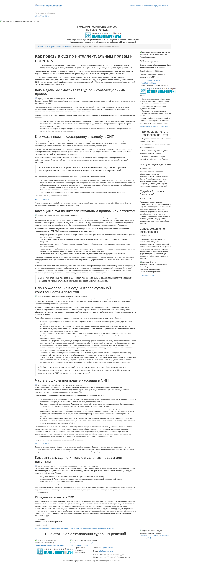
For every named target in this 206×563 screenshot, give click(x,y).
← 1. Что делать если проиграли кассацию (52, 528)
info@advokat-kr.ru (149, 83)
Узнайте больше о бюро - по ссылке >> (155, 126)
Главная (40, 46)
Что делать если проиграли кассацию (49, 545)
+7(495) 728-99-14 (42, 16)
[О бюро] (49, 5)
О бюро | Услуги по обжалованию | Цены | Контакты (149, 5)
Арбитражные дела (63, 46)
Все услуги (49, 46)
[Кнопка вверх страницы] (0, 1)
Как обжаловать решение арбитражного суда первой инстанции (85, 544)
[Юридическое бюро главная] (55, 549)
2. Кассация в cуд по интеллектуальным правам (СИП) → (91, 528)
